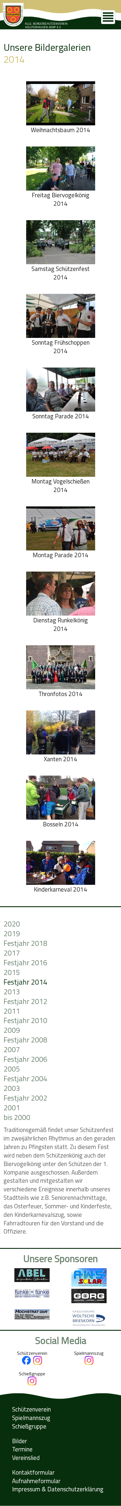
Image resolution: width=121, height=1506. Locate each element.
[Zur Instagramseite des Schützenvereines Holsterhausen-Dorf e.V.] (37, 1363)
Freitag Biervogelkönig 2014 (60, 199)
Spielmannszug (31, 1417)
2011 (12, 1011)
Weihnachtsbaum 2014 (60, 129)
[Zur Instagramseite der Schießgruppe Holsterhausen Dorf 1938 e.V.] (32, 1383)
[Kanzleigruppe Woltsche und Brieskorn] (89, 1325)
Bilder (19, 1441)
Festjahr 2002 (25, 1098)
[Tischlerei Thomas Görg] (89, 1301)
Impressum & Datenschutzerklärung (57, 1489)
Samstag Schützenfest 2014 (60, 273)
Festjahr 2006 (25, 1059)
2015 (12, 972)
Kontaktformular (33, 1472)
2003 (12, 1088)
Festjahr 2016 (25, 963)
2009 (12, 1030)
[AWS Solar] (89, 1284)
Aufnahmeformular (36, 1480)
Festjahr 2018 (25, 943)
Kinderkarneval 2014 (60, 889)
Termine (22, 1449)
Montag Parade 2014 (60, 555)
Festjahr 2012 (25, 1001)
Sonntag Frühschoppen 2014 (61, 347)
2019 (12, 934)
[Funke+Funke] (32, 1296)
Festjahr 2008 (25, 1040)
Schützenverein (31, 1409)
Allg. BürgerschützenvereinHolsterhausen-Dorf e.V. (46, 25)
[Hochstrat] (32, 1317)
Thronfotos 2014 (60, 693)
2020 (12, 924)
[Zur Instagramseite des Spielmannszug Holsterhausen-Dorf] (89, 1363)
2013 (12, 992)
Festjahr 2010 (25, 1020)
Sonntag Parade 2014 (60, 416)
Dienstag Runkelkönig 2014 (60, 624)
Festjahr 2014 (25, 982)
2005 (12, 1069)
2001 (12, 1108)
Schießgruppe (29, 1426)
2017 (12, 953)
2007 (12, 1049)
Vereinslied (26, 1457)
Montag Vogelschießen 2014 (60, 485)
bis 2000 (17, 1117)
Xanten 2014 (60, 759)
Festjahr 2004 (25, 1079)
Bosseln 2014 (60, 824)
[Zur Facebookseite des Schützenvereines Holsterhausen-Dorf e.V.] (26, 1363)
